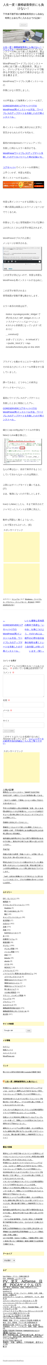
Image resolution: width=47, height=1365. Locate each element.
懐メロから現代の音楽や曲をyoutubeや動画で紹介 (22, 1072)
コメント (8, 672)
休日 (21, 1318)
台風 (32, 1320)
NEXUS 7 (7, 967)
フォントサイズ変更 (11, 1313)
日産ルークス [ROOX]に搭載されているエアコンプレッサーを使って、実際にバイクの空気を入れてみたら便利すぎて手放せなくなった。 (23, 1120)
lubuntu (7, 958)
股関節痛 (20, 1330)
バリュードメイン (12, 1311)
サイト (6, 720)
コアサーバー (9, 167)
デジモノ (6, 945)
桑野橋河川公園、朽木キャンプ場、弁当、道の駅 (21, 1325)
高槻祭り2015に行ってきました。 (16, 822)
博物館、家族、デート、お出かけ (16, 1320)
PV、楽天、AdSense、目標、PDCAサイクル (23, 1283)
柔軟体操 (33, 1322)
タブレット (22, 1303)
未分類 (5, 1014)
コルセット (31, 1301)
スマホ (6, 964)
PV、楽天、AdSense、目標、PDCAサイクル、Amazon (20, 1288)
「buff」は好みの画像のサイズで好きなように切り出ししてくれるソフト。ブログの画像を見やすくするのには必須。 (23, 879)
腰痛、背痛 (17, 1333)
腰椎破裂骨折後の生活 (11, 1008)
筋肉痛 (13, 1330)
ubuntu (7, 961)
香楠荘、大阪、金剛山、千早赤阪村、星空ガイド (23, 1343)
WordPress (7, 1291)
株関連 (5, 902)
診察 (12, 1340)
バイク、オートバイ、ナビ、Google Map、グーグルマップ (22, 1308)
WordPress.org (8, 1056)
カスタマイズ (8, 1005)
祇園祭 (6, 1330)
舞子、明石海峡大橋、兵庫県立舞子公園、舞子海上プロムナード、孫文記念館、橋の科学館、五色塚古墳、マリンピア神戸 (23, 1336)
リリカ (24, 1315)
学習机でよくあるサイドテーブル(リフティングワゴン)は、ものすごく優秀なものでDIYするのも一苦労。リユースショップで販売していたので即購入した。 (23, 1091)
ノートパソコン (9, 1305)
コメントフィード (9, 1053)
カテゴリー (8, 1301)
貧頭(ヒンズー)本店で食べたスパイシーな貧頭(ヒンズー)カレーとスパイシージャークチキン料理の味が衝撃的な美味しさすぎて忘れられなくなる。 (23, 1156)
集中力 (18, 1340)
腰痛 (8, 1332)
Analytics (7, 908)
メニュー (23, 24)
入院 (26, 1318)
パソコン (25, 1311)
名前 (6, 700)
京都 (4, 927)
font (5, 1276)
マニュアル (16, 599)
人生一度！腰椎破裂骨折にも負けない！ (23, 6)
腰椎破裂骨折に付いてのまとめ (15, 1011)
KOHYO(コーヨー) (11, 933)
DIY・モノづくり (9, 898)
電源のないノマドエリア (13, 986)
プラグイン (7, 1002)
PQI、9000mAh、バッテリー (14, 1278)
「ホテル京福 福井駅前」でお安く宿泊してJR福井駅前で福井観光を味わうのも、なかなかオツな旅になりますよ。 (23, 1222)
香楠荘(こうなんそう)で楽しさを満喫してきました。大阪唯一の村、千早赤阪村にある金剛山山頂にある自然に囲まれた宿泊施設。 (23, 830)
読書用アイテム (9, 939)
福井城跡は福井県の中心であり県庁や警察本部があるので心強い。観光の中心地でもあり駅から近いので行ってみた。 (23, 841)
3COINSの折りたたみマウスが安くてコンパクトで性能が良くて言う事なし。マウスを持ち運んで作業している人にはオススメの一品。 (23, 1102)
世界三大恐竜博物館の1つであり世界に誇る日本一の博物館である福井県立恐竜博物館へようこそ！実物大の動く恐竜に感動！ (23, 1231)
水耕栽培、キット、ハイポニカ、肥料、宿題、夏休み (23, 1327)
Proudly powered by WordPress (13, 1360)
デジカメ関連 (9, 949)
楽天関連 (6, 920)
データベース (32, 1303)
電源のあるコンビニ (12, 983)
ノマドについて (9, 970)
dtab (6, 955)
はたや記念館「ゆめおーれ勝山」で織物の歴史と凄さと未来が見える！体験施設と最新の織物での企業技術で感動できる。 (23, 1241)
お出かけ (6, 924)
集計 (6, 914)
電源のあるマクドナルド (13, 980)
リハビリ (11, 1315)
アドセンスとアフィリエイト (14, 905)
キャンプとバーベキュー (12, 917)
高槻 (4, 930)
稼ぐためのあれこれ (12, 911)
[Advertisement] (21, 547)
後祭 (38, 1320)
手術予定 (6, 849)
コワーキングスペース (12, 977)
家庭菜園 (6, 942)
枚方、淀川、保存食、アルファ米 (16, 1322)
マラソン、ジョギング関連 (13, 995)
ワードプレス (10, 1318)
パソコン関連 (9, 952)
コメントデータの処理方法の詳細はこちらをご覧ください (23, 741)
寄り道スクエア (10, 989)
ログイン (6, 1047)
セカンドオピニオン (10, 1303)
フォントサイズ (36, 1311)
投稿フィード (8, 1050)
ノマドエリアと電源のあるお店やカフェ (18, 974)
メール (7, 710)
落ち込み (6, 1340)
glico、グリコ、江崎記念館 (18, 1276)
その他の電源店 (10, 992)
